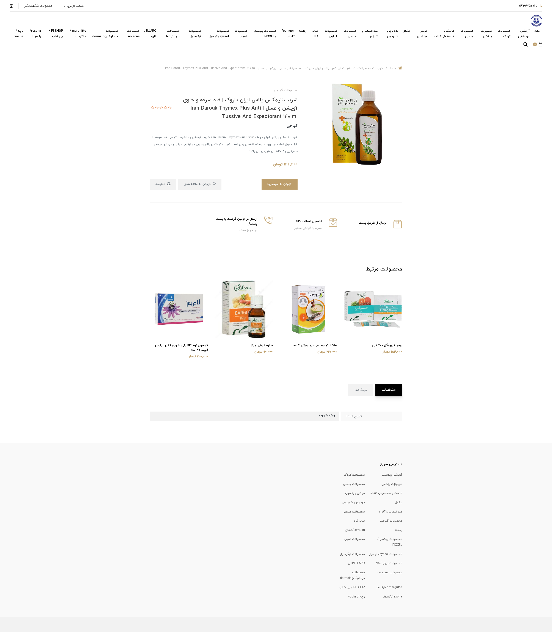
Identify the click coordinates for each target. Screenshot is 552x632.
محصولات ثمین (241, 34)
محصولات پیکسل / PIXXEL (265, 34)
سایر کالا (315, 34)
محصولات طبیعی (350, 34)
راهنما (302, 31)
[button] (537, 44)
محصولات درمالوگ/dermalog (105, 34)
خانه (537, 31)
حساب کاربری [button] (75, 6)
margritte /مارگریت (78, 34)
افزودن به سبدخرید (279, 184)
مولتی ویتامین (422, 34)
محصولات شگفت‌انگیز (38, 6)
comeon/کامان (288, 34)
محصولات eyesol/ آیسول (219, 34)
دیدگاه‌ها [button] (360, 390)
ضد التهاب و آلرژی (370, 34)
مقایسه (160, 184)
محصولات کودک (504, 34)
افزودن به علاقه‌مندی (198, 184)
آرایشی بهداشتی (524, 34)
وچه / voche (18, 34)
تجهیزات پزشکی (486, 34)
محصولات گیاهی (331, 34)
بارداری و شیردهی (392, 34)
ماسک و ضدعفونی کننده (444, 34)
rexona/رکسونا (35, 34)
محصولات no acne (133, 34)
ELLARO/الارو (150, 34)
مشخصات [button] (389, 390)
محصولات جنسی (467, 34)
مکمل (406, 31)
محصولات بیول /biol (173, 34)
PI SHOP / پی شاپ (56, 34)
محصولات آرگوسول (194, 34)
